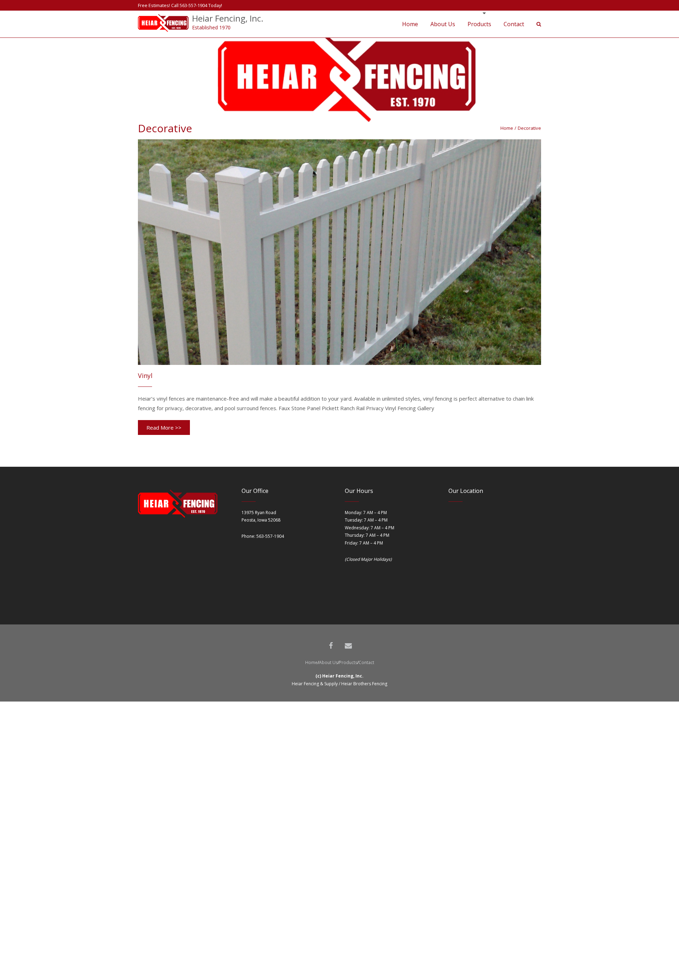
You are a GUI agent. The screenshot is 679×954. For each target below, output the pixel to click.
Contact (366, 662)
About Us (328, 662)
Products (348, 662)
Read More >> (163, 427)
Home (506, 128)
